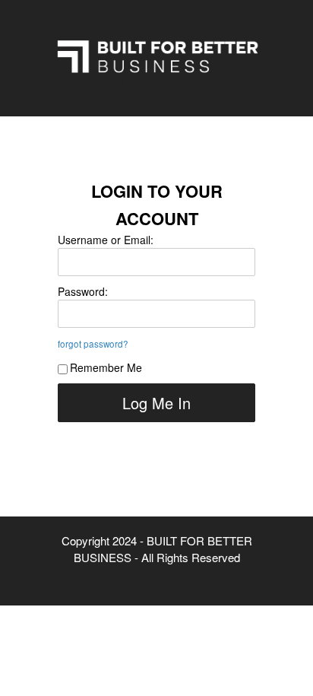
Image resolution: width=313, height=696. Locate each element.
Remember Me (106, 367)
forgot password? (93, 344)
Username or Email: (105, 239)
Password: (83, 291)
